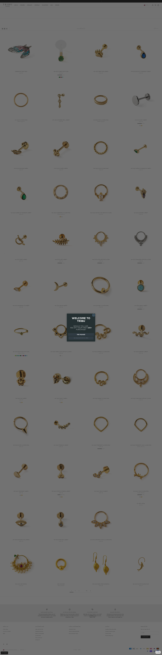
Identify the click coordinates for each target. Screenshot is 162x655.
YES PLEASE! (81, 334)
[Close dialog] (94, 315)
